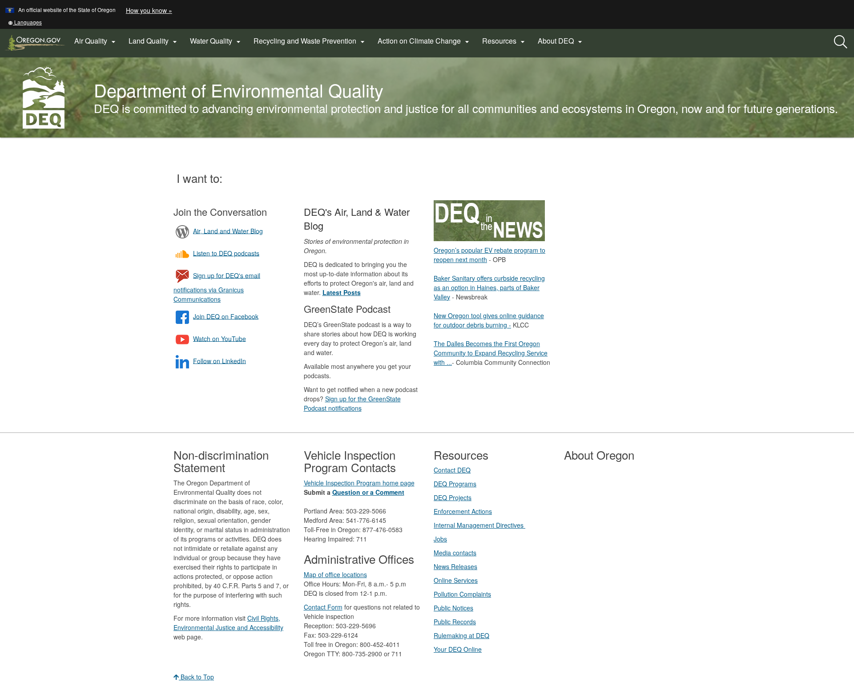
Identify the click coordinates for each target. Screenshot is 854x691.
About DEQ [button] (561, 41)
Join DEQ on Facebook (225, 315)
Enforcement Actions (463, 511)
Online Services (456, 580)
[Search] (840, 42)
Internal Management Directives (479, 525)
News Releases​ (455, 566)
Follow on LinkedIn (219, 360)
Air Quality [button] (96, 41)
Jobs (440, 538)
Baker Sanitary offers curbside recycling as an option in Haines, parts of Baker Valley (489, 287)
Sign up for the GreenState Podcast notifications (352, 403)
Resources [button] (504, 41)
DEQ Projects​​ (452, 497)
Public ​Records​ (455, 621)
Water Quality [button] (216, 41)
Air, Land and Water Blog (228, 230)
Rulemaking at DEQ (461, 635)
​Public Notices (453, 607)
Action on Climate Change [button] (424, 41)
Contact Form (323, 606)
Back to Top (196, 676)
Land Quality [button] (154, 41)
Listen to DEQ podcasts (226, 252)
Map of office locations (335, 574)
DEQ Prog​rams (455, 483)
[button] (25, 22)
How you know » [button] (149, 10)
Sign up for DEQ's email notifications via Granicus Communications (216, 287)
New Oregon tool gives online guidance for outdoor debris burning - (489, 320)
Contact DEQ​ (452, 469)
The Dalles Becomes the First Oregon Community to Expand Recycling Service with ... (491, 353)
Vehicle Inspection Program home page (359, 482)
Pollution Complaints (462, 594)
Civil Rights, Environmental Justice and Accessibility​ (228, 623)
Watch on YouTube (219, 338)
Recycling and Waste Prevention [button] (310, 41)
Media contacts (455, 552)
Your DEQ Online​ (458, 649)
